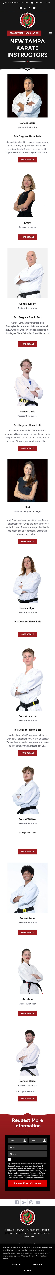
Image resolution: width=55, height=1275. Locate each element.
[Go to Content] (27, 69)
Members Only (27, 1237)
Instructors (33, 1230)
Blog (33, 1233)
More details (27, 160)
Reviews (20, 1230)
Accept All (16, 1264)
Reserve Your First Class (16, 1233)
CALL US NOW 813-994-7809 (16, 3)
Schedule (46, 1230)
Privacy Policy (35, 1256)
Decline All (38, 1264)
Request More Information (24, 33)
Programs (9, 1230)
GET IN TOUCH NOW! (42, 3)
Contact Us (44, 1233)
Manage (27, 1270)
